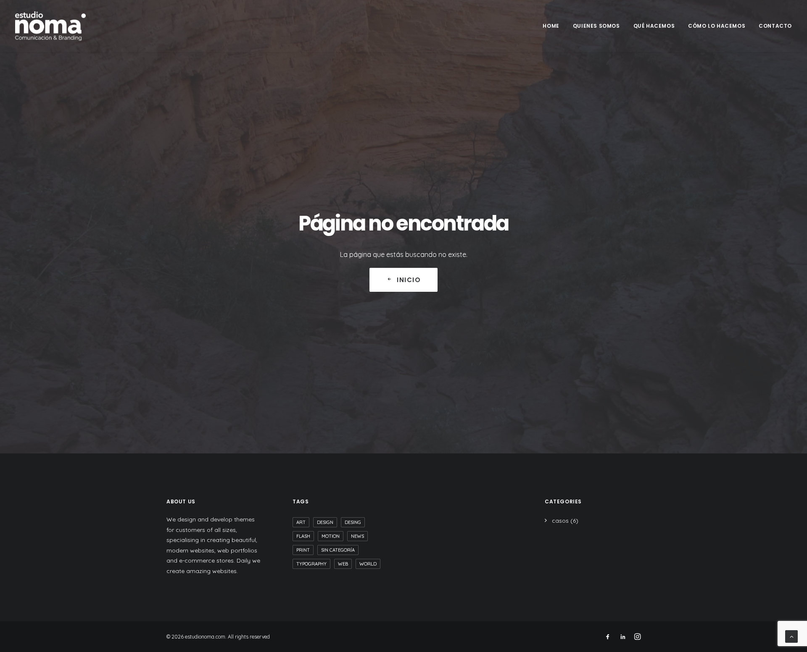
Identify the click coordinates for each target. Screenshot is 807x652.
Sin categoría (338, 550)
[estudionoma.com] (50, 26)
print (303, 550)
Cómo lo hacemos (716, 25)
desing (353, 522)
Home (551, 25)
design (325, 522)
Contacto (775, 25)
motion (331, 536)
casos (560, 520)
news (357, 536)
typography (311, 564)
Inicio (409, 279)
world (368, 564)
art (301, 522)
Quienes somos (596, 25)
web (343, 564)
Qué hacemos (654, 25)
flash (303, 536)
